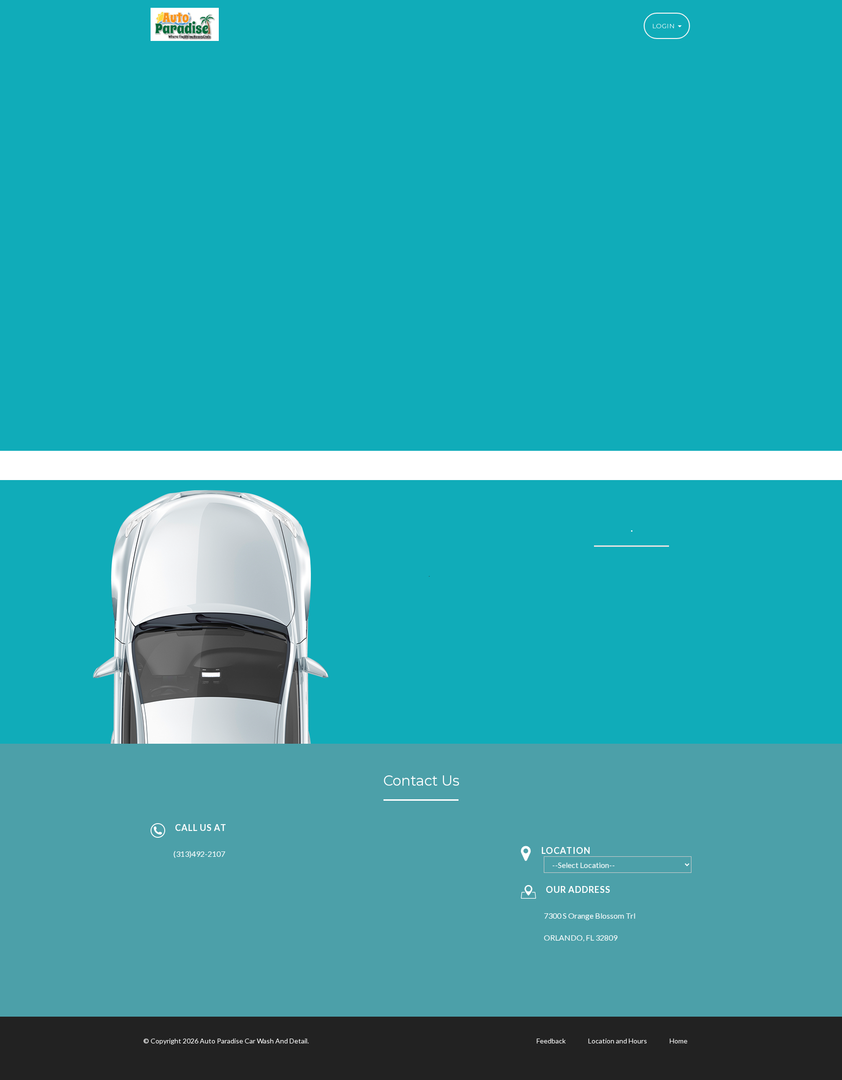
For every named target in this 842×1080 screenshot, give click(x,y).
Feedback (551, 1041)
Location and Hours (617, 1041)
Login (664, 26)
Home (679, 1041)
